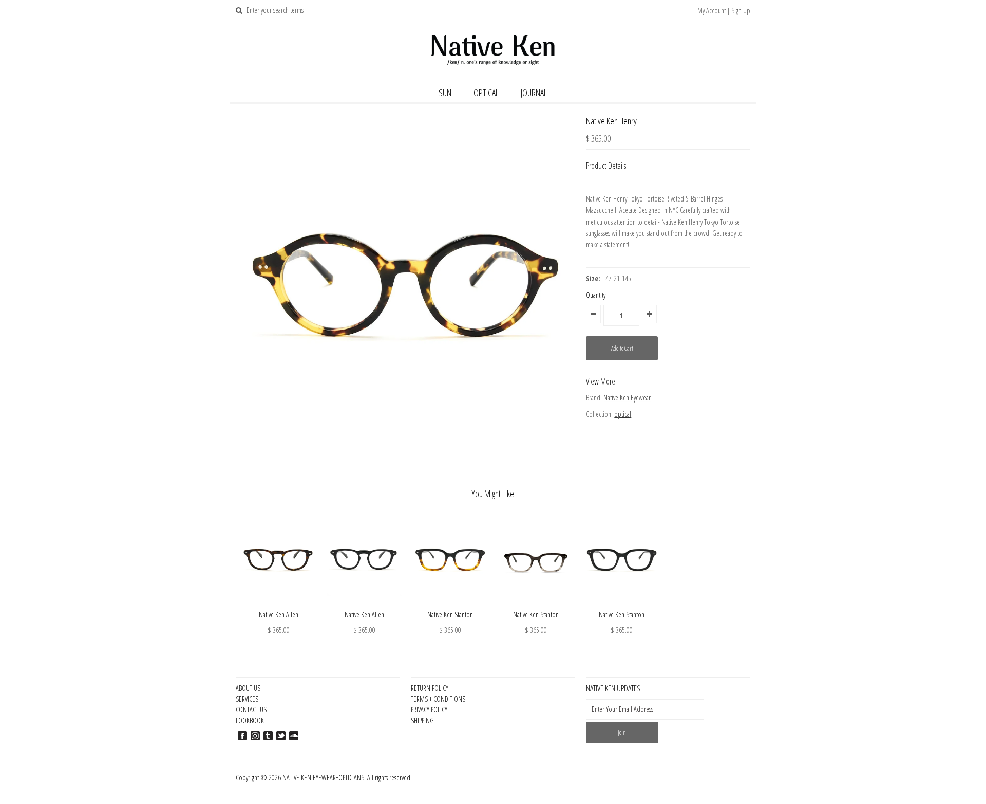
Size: (593, 278)
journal (534, 92)
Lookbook (250, 720)
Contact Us (251, 710)
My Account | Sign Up (723, 10)
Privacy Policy (429, 710)
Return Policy (429, 688)
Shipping (422, 720)
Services (247, 699)
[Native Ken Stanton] (449, 603)
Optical (486, 92)
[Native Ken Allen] (278, 603)
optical (622, 414)
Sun (445, 92)
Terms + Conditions (438, 699)
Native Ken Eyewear (627, 398)
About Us (248, 688)
